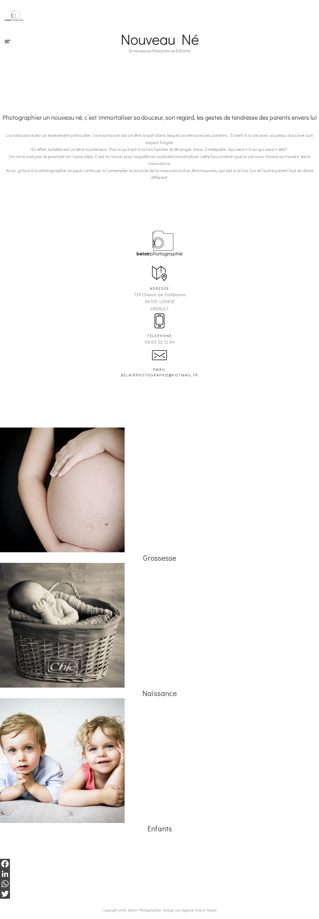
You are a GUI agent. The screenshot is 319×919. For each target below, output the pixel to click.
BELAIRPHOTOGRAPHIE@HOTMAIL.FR (159, 374)
